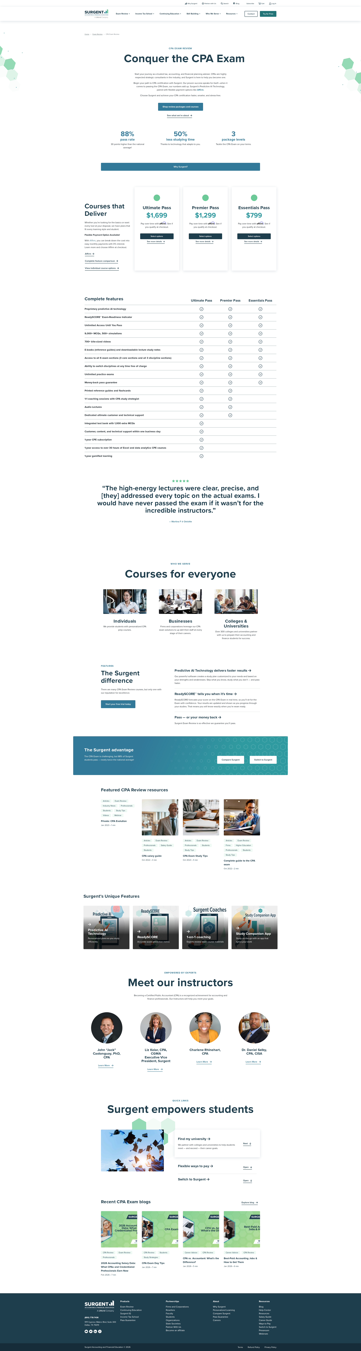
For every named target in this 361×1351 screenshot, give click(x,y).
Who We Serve (212, 14)
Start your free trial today (118, 704)
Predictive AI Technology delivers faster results (211, 671)
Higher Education (243, 845)
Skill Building (192, 14)
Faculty (169, 1313)
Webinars (263, 1333)
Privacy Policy (270, 1347)
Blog (237, 4)
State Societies (173, 1323)
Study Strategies (151, 1257)
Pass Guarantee (128, 1320)
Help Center (265, 1310)
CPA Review (108, 1252)
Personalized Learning (224, 1310)
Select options (157, 236)
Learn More (104, 1065)
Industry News (109, 806)
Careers (217, 1320)
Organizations (173, 1320)
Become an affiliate (175, 1330)
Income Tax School (143, 14)
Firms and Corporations (177, 1306)
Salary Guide (166, 845)
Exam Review (122, 14)
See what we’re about (178, 115)
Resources (231, 14)
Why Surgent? (181, 166)
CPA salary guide (152, 855)
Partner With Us (173, 1327)
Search (226, 4)
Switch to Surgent (263, 759)
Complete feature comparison (100, 261)
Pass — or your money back (196, 717)
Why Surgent (192, 4)
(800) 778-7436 (92, 1317)
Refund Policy (254, 1347)
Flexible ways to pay (194, 1166)
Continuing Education (169, 14)
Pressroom (264, 1330)
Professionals (127, 806)
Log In (274, 4)
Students (107, 810)
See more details (154, 241)
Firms (228, 845)
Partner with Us (210, 4)
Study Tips (120, 810)
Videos (106, 815)
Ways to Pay (265, 1323)
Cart (262, 4)
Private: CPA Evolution (114, 821)
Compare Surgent (231, 759)
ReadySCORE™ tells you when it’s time (204, 694)
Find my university (192, 1139)
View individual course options (100, 268)
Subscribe (250, 4)
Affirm (93, 240)
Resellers (170, 1310)
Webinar (117, 815)
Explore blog (248, 1202)
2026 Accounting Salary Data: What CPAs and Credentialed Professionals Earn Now (118, 1267)
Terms (240, 1347)
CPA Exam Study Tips (195, 855)
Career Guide (265, 1320)
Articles (106, 801)
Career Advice (191, 1252)
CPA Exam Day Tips (153, 1263)
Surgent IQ (125, 1313)
